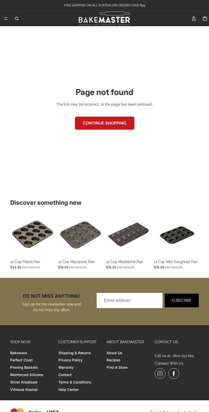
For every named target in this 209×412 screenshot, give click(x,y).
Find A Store (117, 367)
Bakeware (18, 353)
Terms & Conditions (75, 382)
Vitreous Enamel (24, 389)
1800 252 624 (183, 356)
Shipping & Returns (74, 353)
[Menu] (6, 18)
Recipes (113, 360)
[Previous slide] (15, 234)
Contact (65, 375)
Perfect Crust (21, 360)
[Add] (47, 249)
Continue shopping (104, 123)
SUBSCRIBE (182, 300)
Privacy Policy (70, 360)
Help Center (68, 389)
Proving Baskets (24, 367)
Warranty (66, 367)
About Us (114, 353)
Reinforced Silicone (26, 375)
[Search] (16, 18)
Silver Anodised (23, 382)
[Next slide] (49, 234)
